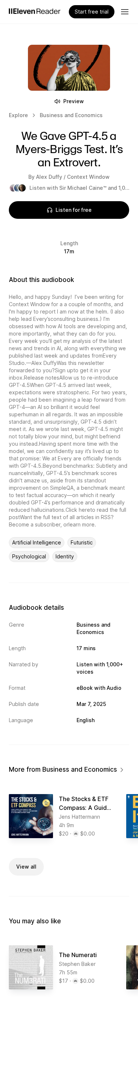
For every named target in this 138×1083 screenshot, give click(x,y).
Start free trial (92, 11)
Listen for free (74, 210)
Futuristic (82, 542)
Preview (73, 101)
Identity (65, 556)
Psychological (29, 556)
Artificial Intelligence (36, 542)
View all (26, 866)
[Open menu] (124, 11)
